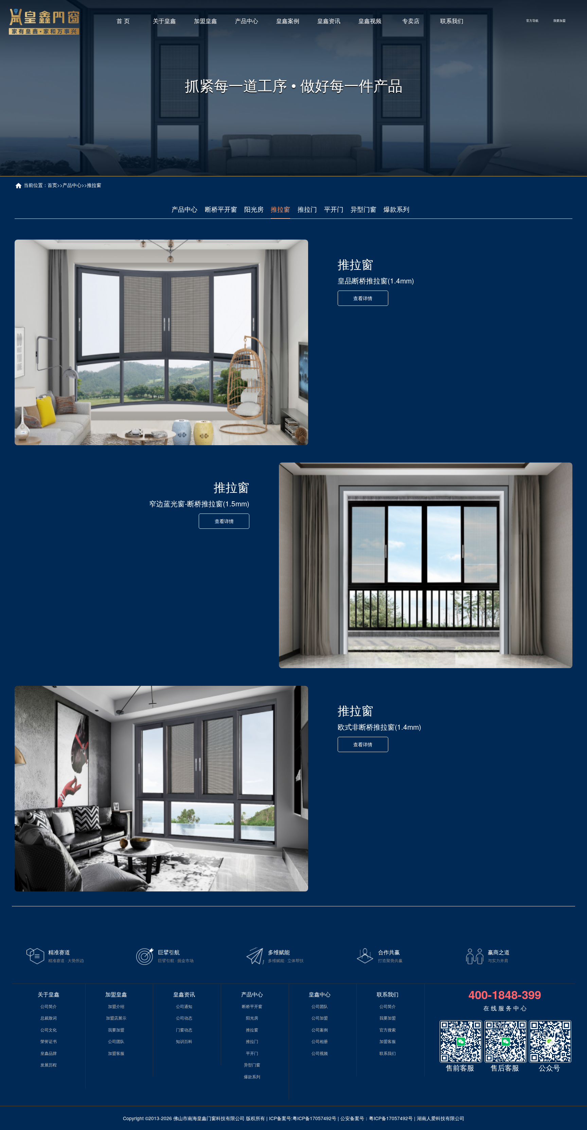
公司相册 (320, 1041)
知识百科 (184, 1041)
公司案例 (320, 1029)
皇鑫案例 (287, 20)
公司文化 (48, 1029)
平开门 (333, 208)
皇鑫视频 (369, 20)
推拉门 (307, 208)
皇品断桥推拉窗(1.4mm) (376, 280)
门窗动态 (184, 1029)
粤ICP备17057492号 (314, 1118)
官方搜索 (387, 1029)
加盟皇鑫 (205, 20)
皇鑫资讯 (328, 20)
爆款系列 (396, 208)
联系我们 (451, 20)
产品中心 (246, 20)
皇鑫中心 (320, 994)
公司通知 (184, 1006)
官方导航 (532, 20)
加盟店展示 (116, 1018)
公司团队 (116, 1041)
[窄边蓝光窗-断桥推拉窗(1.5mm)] (425, 565)
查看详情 (362, 298)
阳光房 (254, 208)
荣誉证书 (48, 1041)
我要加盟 (559, 20)
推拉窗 (94, 184)
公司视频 (320, 1053)
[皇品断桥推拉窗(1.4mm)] (161, 342)
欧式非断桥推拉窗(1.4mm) (379, 727)
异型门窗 (363, 208)
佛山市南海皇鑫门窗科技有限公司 (209, 1118)
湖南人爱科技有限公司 (440, 1118)
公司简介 (48, 1006)
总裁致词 (48, 1018)
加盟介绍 (116, 1006)
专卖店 (411, 20)
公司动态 (184, 1018)
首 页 (123, 20)
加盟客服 (116, 1053)
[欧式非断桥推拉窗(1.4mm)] (161, 788)
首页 (52, 184)
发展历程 (48, 1064)
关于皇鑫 (164, 20)
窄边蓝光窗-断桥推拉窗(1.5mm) (199, 503)
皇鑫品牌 (48, 1053)
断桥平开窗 (221, 208)
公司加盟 (320, 1018)
